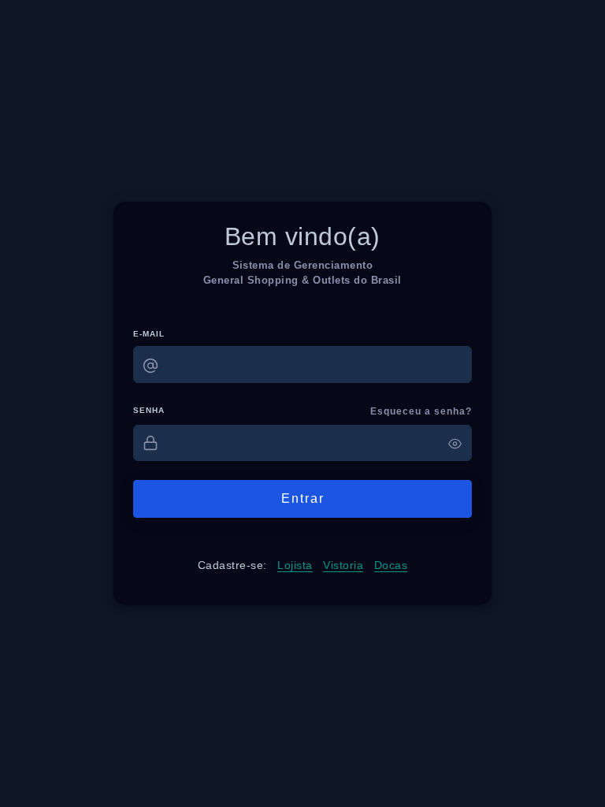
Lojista (295, 565)
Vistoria (343, 565)
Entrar (303, 498)
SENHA (149, 410)
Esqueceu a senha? (421, 411)
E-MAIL (149, 333)
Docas (391, 565)
